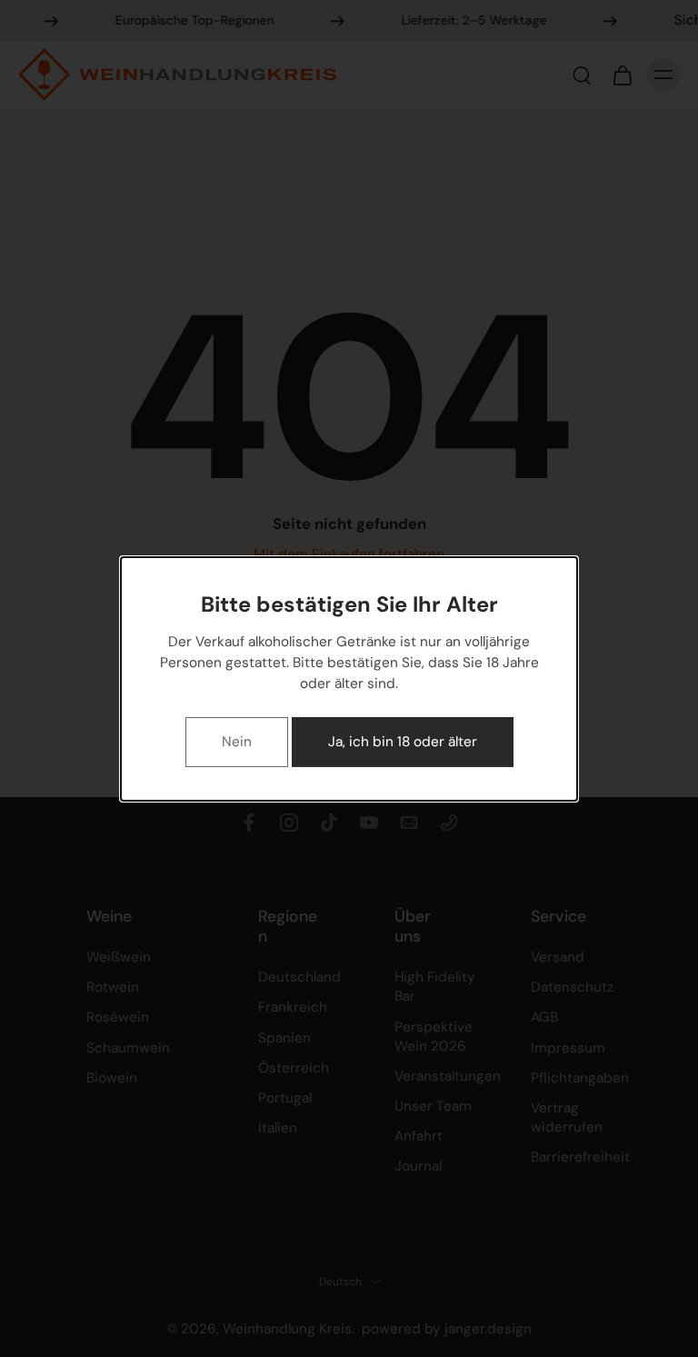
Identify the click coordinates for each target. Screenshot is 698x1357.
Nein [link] (237, 741)
